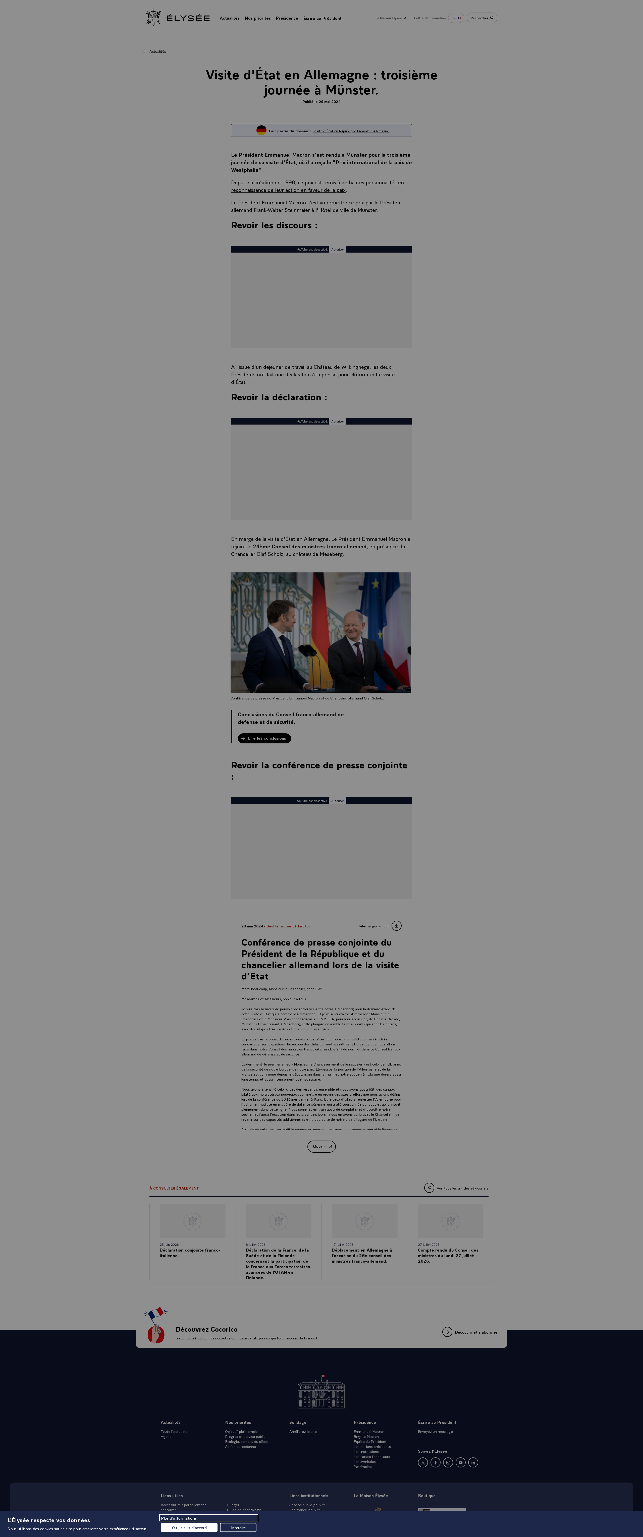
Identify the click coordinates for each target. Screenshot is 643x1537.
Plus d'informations (179, 1518)
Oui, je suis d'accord (189, 1527)
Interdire (238, 1527)
